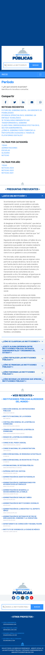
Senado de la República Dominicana (17, 437)
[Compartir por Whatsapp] (40, 102)
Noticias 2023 (8, 170)
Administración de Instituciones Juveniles (21, 503)
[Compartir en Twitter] (14, 102)
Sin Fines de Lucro (10, 628)
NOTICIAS (5, 155)
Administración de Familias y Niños (17, 497)
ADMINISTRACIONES (9, 148)
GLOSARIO (6, 153)
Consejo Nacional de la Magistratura (19, 448)
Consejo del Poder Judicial (14, 443)
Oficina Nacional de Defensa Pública (18, 465)
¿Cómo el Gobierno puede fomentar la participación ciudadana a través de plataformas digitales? (18, 132)
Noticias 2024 (8, 168)
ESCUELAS (6, 150)
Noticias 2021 (7, 173)
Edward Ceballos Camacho (13, 634)
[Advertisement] (22, 23)
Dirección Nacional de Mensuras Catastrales (22, 454)
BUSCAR (36, 65)
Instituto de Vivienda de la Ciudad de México (21, 529)
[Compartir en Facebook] (5, 102)
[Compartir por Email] (31, 102)
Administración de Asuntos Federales (19, 477)
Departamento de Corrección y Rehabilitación (22, 524)
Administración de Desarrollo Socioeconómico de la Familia (16, 491)
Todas (4, 145)
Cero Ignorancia (9, 623)
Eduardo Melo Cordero (12, 639)
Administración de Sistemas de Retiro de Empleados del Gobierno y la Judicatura (20, 517)
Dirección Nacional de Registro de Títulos (21, 460)
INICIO (5, 74)
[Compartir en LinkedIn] (22, 102)
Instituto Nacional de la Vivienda (17, 416)
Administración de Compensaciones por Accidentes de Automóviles (19, 483)
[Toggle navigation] (40, 74)
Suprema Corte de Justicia (14, 471)
